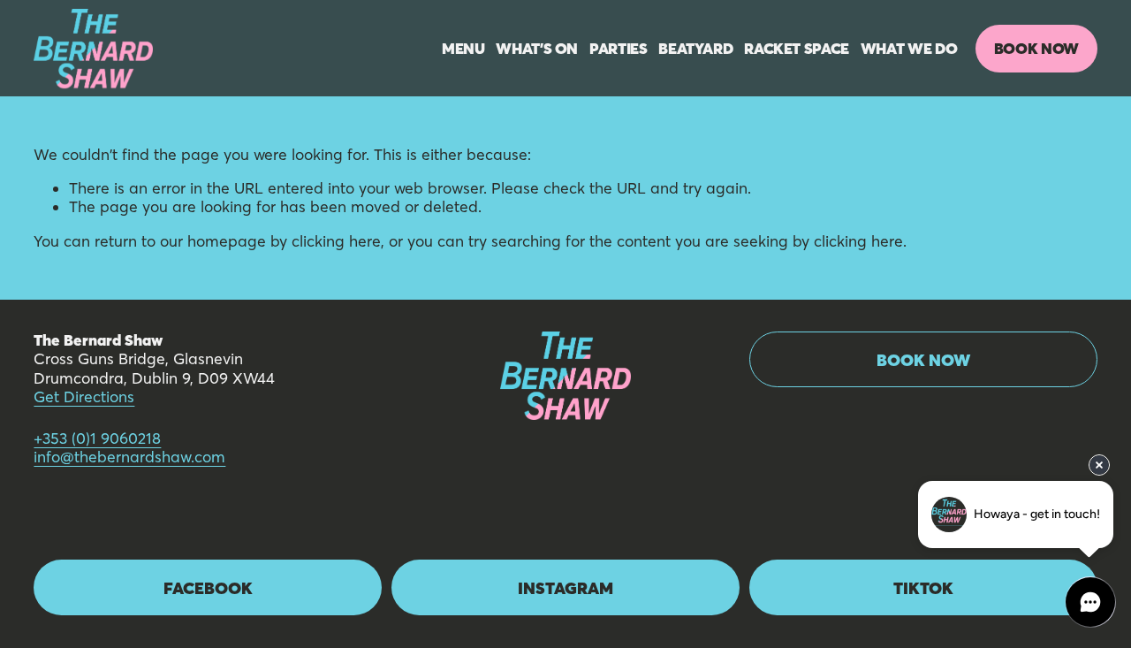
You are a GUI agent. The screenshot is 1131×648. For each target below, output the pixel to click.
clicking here (336, 241)
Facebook (208, 587)
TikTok (923, 587)
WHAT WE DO (909, 48)
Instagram (565, 587)
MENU (463, 48)
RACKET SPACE (796, 48)
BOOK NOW (1036, 48)
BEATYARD (695, 48)
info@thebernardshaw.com (129, 457)
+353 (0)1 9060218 (97, 439)
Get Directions (84, 397)
